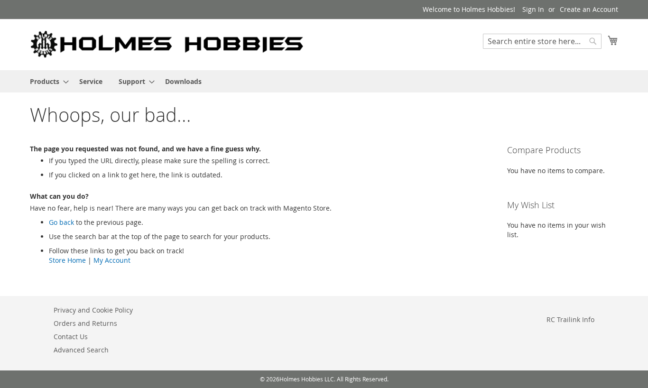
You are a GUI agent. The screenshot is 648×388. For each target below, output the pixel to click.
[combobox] (542, 41)
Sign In (533, 9)
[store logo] (167, 44)
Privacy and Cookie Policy (93, 309)
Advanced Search (81, 349)
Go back (61, 222)
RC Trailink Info (570, 319)
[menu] (324, 81)
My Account (111, 260)
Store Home (67, 260)
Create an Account (589, 9)
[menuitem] (46, 81)
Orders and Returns (85, 323)
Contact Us (71, 336)
